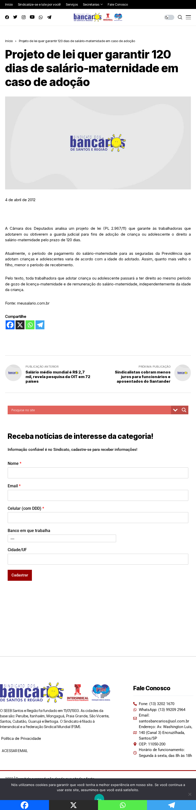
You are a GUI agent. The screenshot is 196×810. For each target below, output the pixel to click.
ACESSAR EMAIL (14, 750)
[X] (20, 324)
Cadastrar (19, 575)
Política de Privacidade (21, 738)
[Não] (189, 794)
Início (9, 41)
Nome (14, 463)
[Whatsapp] (30, 324)
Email (14, 485)
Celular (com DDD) (26, 508)
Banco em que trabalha (29, 530)
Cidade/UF (17, 549)
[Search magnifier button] (184, 410)
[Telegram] (39, 324)
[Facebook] (10, 324)
